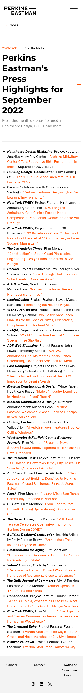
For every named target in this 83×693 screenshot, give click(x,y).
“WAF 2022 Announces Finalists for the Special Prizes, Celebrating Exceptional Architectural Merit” (40, 319)
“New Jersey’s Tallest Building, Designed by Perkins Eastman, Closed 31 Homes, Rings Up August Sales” (41, 481)
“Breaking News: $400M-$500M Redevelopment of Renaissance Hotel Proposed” (43, 447)
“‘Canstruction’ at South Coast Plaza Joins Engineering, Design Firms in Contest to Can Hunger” (40, 258)
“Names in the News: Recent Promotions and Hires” (40, 292)
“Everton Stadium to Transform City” (49, 646)
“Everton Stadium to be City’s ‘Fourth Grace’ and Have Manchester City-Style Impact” (43, 634)
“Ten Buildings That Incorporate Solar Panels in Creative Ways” (43, 276)
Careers (11, 665)
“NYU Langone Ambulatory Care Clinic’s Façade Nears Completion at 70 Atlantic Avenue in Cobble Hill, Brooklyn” (43, 215)
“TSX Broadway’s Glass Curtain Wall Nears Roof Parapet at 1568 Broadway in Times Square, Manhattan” (43, 238)
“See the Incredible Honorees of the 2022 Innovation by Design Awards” (39, 379)
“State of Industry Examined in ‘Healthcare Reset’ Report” (42, 394)
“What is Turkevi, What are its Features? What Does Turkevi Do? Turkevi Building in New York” (43, 603)
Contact (39, 665)
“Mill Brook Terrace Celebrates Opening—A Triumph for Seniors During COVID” (40, 524)
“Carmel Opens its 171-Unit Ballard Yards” (40, 588)
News (14, 25)
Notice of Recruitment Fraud (69, 670)
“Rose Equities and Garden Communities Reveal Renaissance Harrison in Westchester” (43, 616)
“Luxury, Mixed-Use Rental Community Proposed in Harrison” (43, 496)
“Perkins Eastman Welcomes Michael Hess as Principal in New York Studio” (42, 411)
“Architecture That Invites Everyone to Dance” (39, 542)
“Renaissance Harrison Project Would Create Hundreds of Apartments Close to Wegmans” (41, 573)
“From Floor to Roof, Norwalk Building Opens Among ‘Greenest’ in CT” (41, 509)
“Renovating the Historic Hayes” (47, 304)
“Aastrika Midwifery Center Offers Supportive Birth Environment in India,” (42, 161)
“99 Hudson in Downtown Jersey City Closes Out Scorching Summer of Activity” (43, 465)
